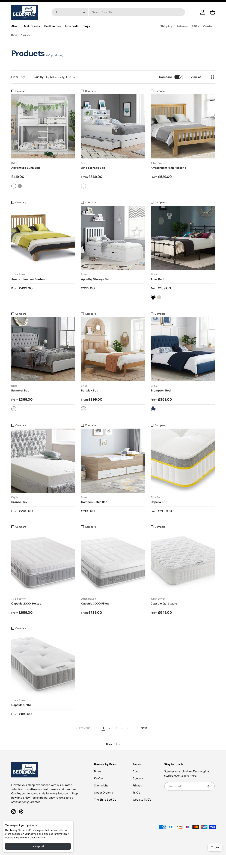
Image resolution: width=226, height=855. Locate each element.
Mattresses (32, 26)
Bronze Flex (19, 502)
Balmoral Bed (20, 390)
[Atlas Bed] (183, 238)
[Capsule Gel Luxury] (183, 562)
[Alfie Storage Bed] (113, 126)
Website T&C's (142, 799)
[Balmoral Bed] (43, 349)
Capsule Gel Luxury (164, 603)
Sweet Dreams (103, 792)
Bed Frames (52, 26)
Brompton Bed (161, 390)
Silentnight (101, 785)
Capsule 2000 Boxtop (26, 603)
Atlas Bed (157, 279)
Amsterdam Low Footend (28, 279)
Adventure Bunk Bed (25, 168)
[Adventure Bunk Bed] (43, 126)
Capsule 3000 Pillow (95, 603)
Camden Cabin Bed (94, 502)
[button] (212, 12)
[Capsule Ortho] (43, 664)
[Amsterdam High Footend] (183, 126)
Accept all (38, 846)
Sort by (39, 77)
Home (14, 35)
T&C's (136, 792)
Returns (182, 26)
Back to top (113, 744)
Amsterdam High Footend (168, 168)
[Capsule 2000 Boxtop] (43, 562)
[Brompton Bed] (183, 349)
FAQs (195, 26)
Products (25, 35)
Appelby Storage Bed (95, 279)
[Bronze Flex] (43, 461)
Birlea (98, 771)
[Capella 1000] (183, 461)
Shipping (166, 26)
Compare (165, 77)
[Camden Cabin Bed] (113, 461)
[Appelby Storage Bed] (113, 238)
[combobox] (118, 12)
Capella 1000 (159, 502)
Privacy (137, 785)
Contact (209, 26)
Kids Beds (71, 26)
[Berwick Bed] (113, 349)
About (15, 26)
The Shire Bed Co (105, 799)
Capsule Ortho (21, 705)
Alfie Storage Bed (93, 168)
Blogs (86, 26)
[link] (82, 728)
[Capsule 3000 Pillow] (113, 562)
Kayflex (98, 778)
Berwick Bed (89, 390)
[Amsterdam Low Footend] (43, 238)
